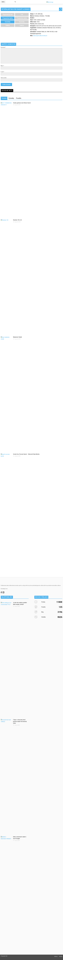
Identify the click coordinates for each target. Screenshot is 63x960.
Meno (2, 65)
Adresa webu (4, 77)
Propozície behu (7, 18)
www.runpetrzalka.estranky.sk (40, 35)
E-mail (2, 71)
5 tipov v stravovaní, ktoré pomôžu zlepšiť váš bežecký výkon (20, 721)
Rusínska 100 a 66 (17, 220)
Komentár (3, 47)
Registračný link (8, 14)
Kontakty (60, 956)
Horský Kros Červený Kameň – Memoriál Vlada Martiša (26, 454)
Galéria (8, 25)
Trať (22, 14)
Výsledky (7, 22)
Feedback (61, 438)
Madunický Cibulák (17, 337)
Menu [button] (3, 2)
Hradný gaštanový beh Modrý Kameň (22, 103)
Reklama (56, 956)
